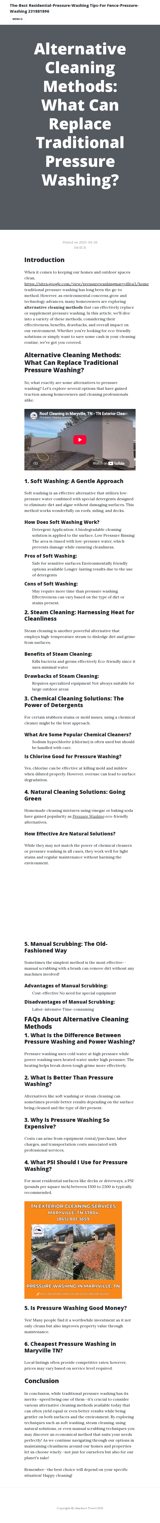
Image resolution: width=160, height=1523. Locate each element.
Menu (16, 19)
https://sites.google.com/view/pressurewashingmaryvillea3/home (86, 283)
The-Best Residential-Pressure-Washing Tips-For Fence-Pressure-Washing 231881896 (74, 8)
